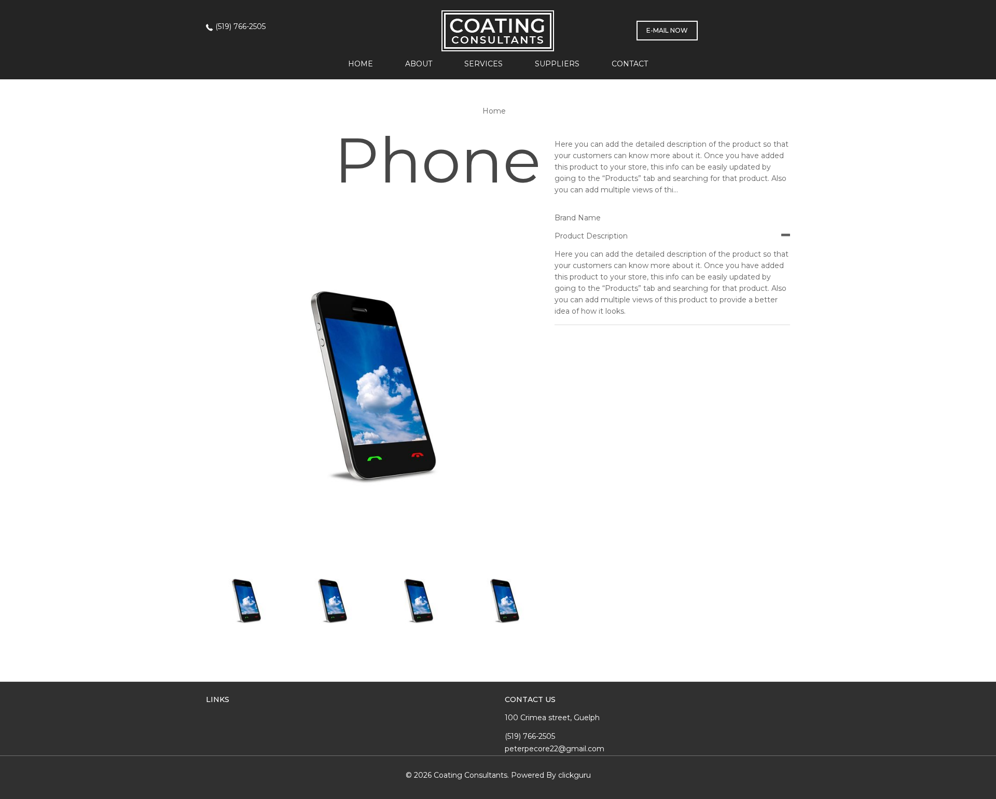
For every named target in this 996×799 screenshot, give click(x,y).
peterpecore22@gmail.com (554, 748)
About (418, 63)
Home (360, 63)
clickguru (574, 775)
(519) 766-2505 (240, 26)
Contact (630, 63)
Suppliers (557, 63)
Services (483, 63)
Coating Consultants (470, 775)
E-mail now (667, 30)
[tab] (672, 235)
